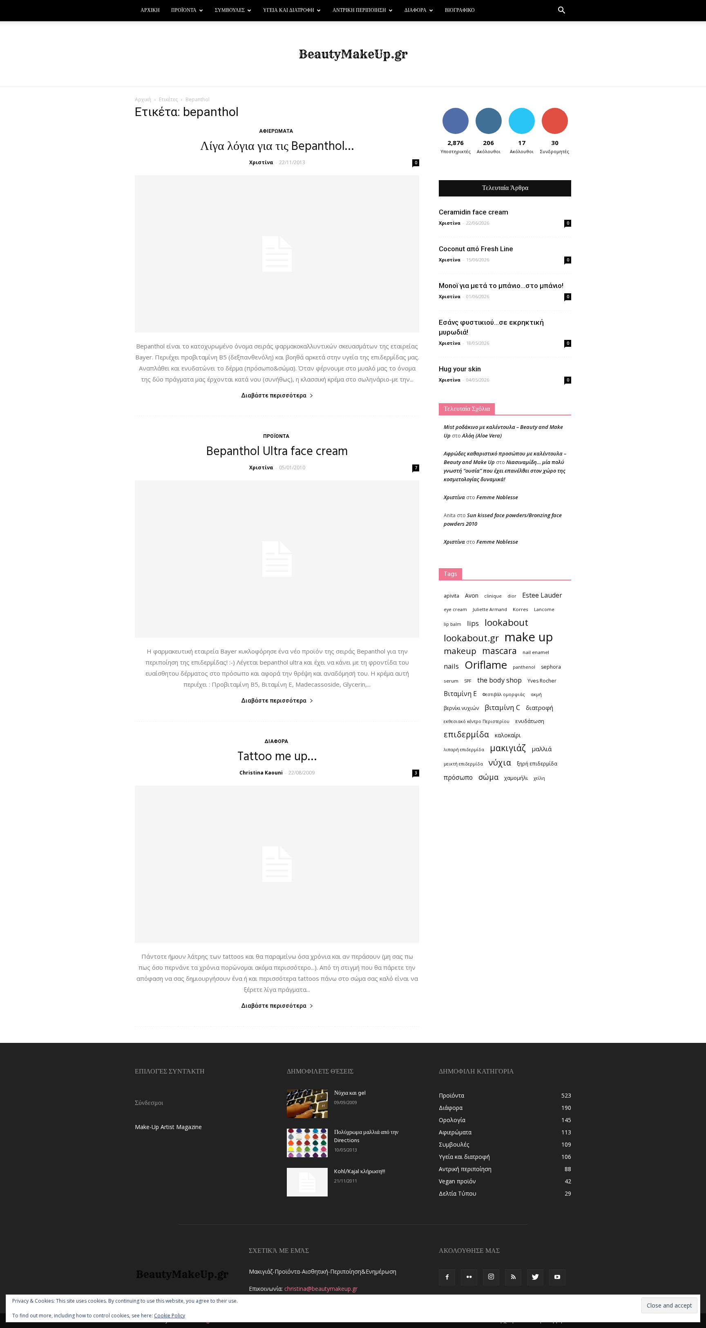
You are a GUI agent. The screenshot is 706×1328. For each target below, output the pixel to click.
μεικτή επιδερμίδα (463, 764)
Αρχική (150, 11)
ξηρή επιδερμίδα (537, 763)
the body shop (499, 680)
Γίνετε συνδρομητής (557, 114)
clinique (493, 596)
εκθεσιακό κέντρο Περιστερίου (476, 721)
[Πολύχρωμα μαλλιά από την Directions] (307, 1143)
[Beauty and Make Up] (353, 54)
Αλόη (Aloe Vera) (482, 435)
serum (451, 681)
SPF (467, 681)
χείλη (539, 778)
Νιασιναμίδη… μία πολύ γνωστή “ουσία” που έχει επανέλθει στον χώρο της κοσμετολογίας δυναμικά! (504, 470)
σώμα (488, 776)
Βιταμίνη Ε (460, 694)
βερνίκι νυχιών (461, 708)
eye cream (455, 609)
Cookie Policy (169, 1315)
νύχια (500, 762)
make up (529, 637)
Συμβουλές (230, 11)
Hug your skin (460, 369)
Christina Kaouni (261, 772)
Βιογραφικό (460, 11)
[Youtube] (557, 1277)
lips (473, 623)
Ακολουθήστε (489, 111)
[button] (561, 11)
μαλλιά (542, 749)
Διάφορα (415, 11)
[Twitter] (535, 1277)
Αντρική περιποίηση (359, 11)
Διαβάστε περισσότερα (273, 395)
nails (451, 666)
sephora (551, 666)
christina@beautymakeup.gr (320, 1288)
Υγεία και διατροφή (288, 11)
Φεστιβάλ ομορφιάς (504, 694)
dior (511, 596)
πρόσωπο (458, 777)
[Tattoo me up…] (277, 864)
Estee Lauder (542, 595)
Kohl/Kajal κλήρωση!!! (359, 1171)
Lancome (544, 609)
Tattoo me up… (277, 757)
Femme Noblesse (497, 497)
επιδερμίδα (466, 734)
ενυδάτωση (529, 721)
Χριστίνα (261, 162)
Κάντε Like (455, 111)
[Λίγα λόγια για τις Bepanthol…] (277, 254)
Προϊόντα (184, 11)
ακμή (536, 694)
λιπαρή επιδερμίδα (464, 749)
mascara (499, 650)
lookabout (506, 622)
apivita (451, 595)
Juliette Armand (490, 609)
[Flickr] (469, 1277)
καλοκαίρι (508, 735)
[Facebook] (447, 1277)
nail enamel (536, 652)
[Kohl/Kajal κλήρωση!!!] (307, 1182)
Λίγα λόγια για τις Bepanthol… (277, 146)
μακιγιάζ (508, 747)
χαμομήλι (516, 777)
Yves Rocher (541, 680)
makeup (460, 651)
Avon (471, 595)
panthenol (524, 667)
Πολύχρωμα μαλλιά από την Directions (366, 1136)
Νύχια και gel (350, 1093)
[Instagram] (491, 1277)
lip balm (452, 624)
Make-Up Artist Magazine (168, 1127)
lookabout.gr (471, 638)
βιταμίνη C (502, 707)
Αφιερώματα (276, 131)
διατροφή (539, 707)
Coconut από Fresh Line (476, 249)
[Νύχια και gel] (307, 1103)
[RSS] (513, 1277)
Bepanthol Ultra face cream (277, 452)
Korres (520, 609)
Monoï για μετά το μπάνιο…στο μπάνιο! (501, 285)
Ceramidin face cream (473, 212)
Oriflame (486, 665)
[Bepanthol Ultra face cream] (277, 559)
